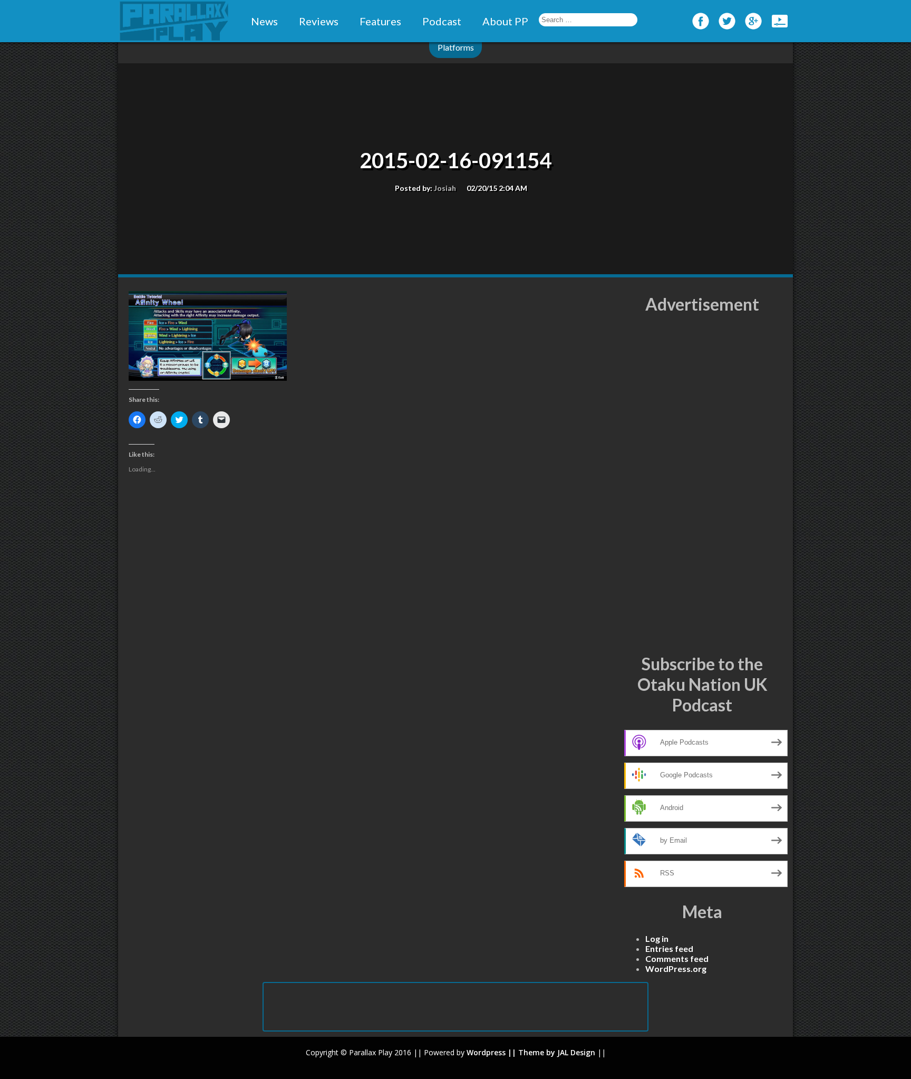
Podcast (441, 21)
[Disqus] (371, 655)
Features (380, 21)
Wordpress (486, 1052)
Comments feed (677, 958)
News (264, 21)
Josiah (445, 188)
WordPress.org (675, 969)
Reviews (318, 21)
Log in (656, 938)
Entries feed (669, 948)
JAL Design (576, 1052)
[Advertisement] (702, 484)
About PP (505, 21)
